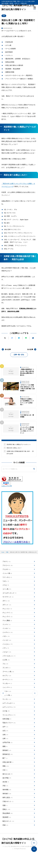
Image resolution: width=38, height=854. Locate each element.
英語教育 (7, 817)
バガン (6, 636)
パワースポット (9, 656)
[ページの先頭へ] (34, 849)
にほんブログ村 (6, 486)
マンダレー (7, 683)
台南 (5, 734)
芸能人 (6, 809)
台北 (5, 730)
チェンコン (7, 608)
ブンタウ (6, 667)
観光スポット (8, 821)
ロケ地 (6, 711)
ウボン (6, 581)
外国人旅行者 (8, 762)
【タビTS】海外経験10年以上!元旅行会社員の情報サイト (17, 7)
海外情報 (7, 789)
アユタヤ (6, 569)
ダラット (7, 605)
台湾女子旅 (7, 742)
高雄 (5, 825)
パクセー (7, 652)
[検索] (34, 469)
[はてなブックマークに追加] (19, 338)
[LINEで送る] (26, 338)
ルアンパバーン (9, 707)
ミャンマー (7, 687)
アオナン (6, 561)
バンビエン (7, 644)
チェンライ (7, 616)
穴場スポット (8, 801)
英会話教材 (7, 813)
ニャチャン (7, 632)
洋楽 (5, 785)
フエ (5, 664)
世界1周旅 (7, 719)
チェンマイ (7, 612)
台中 (5, 726)
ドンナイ (6, 624)
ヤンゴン (7, 699)
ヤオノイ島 (7, 695)
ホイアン (7, 675)
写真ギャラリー (9, 723)
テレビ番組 (7, 620)
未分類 (6, 782)
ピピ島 (6, 660)
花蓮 (5, 805)
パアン (6, 648)
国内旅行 (7, 750)
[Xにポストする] (4, 338)
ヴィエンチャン (9, 715)
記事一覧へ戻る (19, 354)
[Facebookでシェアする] (12, 338)
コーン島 (7, 589)
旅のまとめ (7, 774)
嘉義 (5, 746)
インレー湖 (7, 573)
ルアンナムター (9, 703)
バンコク (7, 640)
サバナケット (8, 597)
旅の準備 (7, 778)
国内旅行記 (7, 754)
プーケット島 (8, 671)
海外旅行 (7, 793)
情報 (4, 15)
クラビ (6, 585)
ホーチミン (7, 679)
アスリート (7, 565)
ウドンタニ (7, 577)
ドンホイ (6, 628)
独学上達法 (7, 797)
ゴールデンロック (9, 593)
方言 (5, 770)
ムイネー (7, 691)
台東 (5, 738)
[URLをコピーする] (33, 338)
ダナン (6, 601)
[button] (3, 693)
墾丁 (5, 758)
